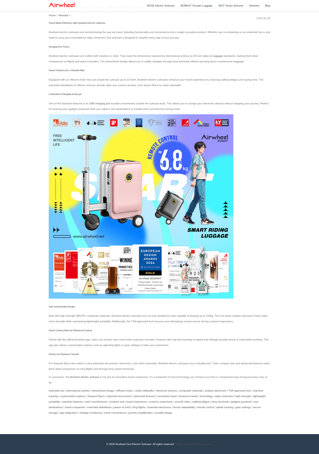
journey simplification (140, 412)
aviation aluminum (215, 390)
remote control (205, 407)
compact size (116, 401)
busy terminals (220, 401)
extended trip (56, 390)
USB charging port (99, 103)
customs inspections (161, 401)
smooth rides (182, 401)
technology (206, 396)
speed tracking (224, 407)
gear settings (243, 407)
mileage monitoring (91, 412)
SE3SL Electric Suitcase (160, 5)
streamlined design (103, 390)
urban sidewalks (144, 390)
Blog (267, 5)
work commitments (96, 401)
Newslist (63, 15)
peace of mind (122, 407)
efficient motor (124, 390)
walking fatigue (201, 401)
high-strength (243, 396)
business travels (188, 396)
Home (52, 15)
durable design (163, 412)
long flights (139, 407)
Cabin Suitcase (184, 444)
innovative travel (167, 396)
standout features (72, 401)
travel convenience (115, 412)
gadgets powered (241, 401)
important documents (119, 396)
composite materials (191, 390)
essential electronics (159, 407)
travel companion (75, 407)
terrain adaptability (184, 407)
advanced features (144, 396)
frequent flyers (96, 396)
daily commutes (224, 396)
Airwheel (254, 5)
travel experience (137, 401)
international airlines (78, 390)
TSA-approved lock (239, 390)
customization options (72, 396)
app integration (68, 412)
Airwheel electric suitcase (84, 376)
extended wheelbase (99, 407)
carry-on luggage (213, 55)
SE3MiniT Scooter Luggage (196, 5)
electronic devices (166, 390)
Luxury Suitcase (203, 444)
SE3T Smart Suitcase (230, 5)
